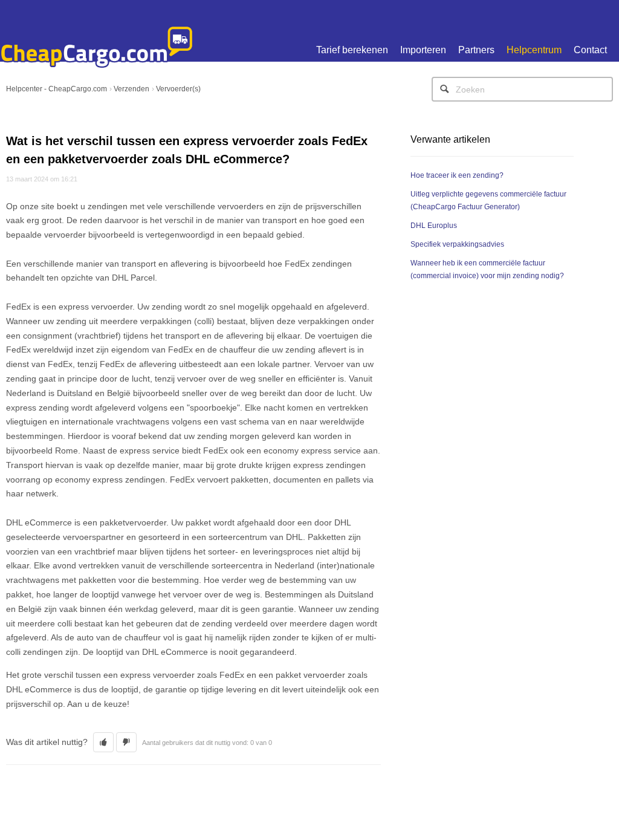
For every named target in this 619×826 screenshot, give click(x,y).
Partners (476, 50)
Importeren (423, 50)
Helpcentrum (534, 50)
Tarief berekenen (352, 50)
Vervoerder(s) (178, 89)
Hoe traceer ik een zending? (457, 175)
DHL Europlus (433, 225)
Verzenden (131, 89)
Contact (590, 50)
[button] (103, 742)
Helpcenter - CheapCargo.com (56, 89)
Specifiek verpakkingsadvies (457, 244)
